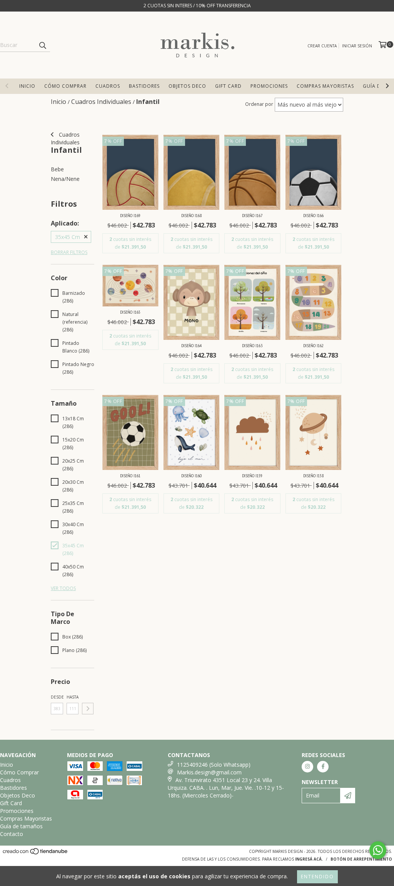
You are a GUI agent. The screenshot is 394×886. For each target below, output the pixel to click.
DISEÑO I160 (191, 475)
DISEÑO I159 (252, 475)
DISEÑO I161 (130, 475)
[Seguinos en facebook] (323, 766)
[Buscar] (42, 45)
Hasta (72, 697)
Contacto (11, 834)
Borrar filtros (69, 252)
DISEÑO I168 (191, 215)
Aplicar (87, 708)
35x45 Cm (67, 237)
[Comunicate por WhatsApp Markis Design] (377, 850)
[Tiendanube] (35, 853)
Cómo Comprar (65, 86)
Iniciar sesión (357, 45)
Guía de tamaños (21, 826)
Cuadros (107, 86)
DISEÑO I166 (313, 215)
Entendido (317, 876)
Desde (57, 697)
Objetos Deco (187, 86)
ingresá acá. (309, 859)
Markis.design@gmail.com (209, 772)
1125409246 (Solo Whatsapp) (213, 764)
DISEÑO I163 (252, 345)
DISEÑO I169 (130, 215)
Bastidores (144, 86)
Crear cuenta (322, 45)
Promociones (269, 86)
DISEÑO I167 (252, 215)
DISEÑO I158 (313, 475)
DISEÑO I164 (191, 345)
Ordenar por (259, 104)
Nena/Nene (65, 178)
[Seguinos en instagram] (307, 766)
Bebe (57, 169)
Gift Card (228, 86)
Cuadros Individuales (65, 138)
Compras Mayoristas (325, 86)
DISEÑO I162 (313, 345)
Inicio (27, 86)
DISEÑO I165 (130, 312)
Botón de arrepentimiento (361, 859)
